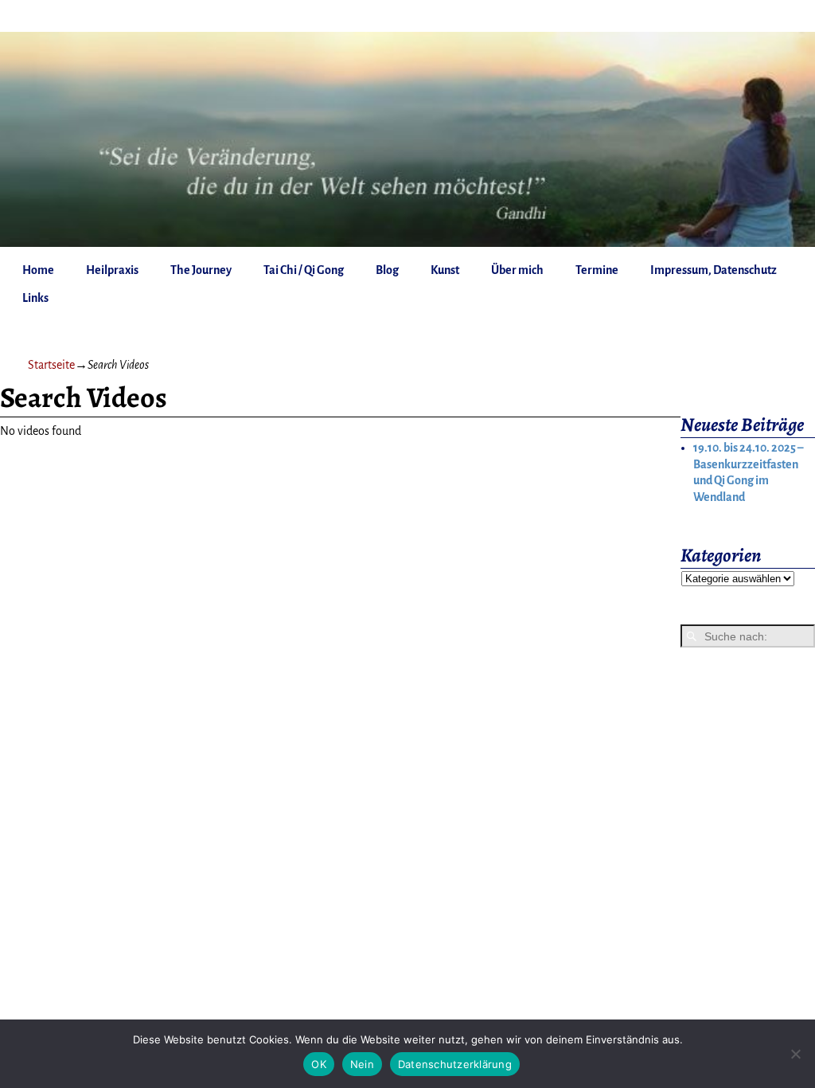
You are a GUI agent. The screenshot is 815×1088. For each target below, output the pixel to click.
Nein (362, 1064)
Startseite (51, 364)
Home (38, 270)
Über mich (517, 270)
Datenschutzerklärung (455, 1064)
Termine (596, 270)
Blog (387, 270)
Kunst (445, 270)
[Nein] (795, 1054)
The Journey (201, 270)
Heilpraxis (112, 270)
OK (318, 1064)
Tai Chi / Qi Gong (303, 270)
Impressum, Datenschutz (713, 270)
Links (35, 298)
